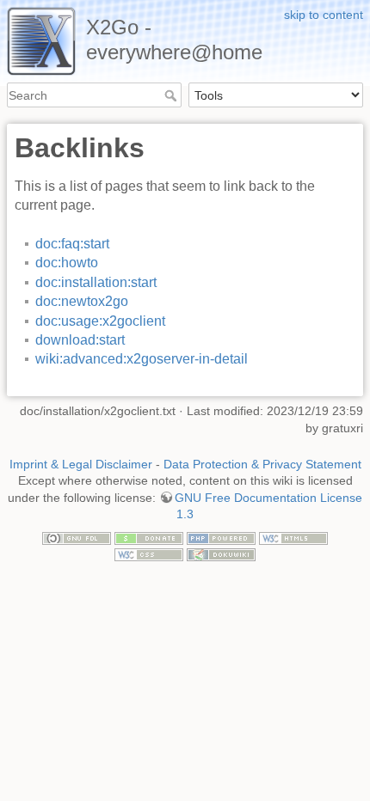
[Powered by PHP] (221, 537)
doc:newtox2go (81, 301)
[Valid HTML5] (293, 537)
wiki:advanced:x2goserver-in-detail (141, 359)
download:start (80, 340)
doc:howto (66, 262)
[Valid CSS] (148, 554)
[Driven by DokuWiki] (221, 554)
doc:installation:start (96, 282)
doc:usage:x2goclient (100, 321)
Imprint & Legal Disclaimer (80, 464)
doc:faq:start (72, 243)
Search (172, 95)
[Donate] (148, 537)
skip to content (323, 14)
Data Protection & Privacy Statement (262, 464)
